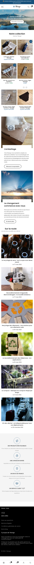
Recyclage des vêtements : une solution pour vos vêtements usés (17, 326)
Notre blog (4, 529)
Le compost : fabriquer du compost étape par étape (17, 391)
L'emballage (10, 149)
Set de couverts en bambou (9, 81)
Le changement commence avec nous (14, 204)
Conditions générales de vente (10, 526)
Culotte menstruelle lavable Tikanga (25, 107)
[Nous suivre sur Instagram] (4, 513)
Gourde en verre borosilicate (25, 57)
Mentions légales (6, 523)
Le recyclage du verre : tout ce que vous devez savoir (17, 261)
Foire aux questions (7, 520)
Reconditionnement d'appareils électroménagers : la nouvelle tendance (17, 294)
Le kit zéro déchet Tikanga (9, 57)
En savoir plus (10, 221)
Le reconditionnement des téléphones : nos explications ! (17, 359)
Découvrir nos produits (12, 166)
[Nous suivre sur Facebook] (2, 513)
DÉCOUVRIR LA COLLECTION (17, 21)
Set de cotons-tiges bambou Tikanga (9, 107)
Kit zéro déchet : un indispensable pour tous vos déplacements (17, 424)
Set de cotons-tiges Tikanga (25, 81)
